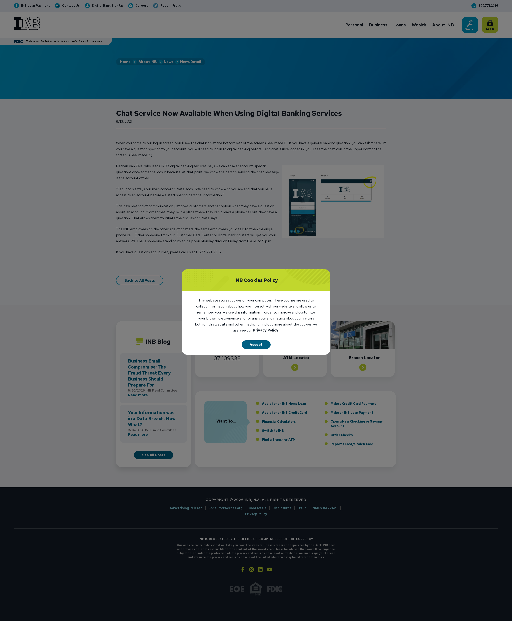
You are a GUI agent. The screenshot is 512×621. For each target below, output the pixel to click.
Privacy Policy (265, 331)
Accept (256, 344)
